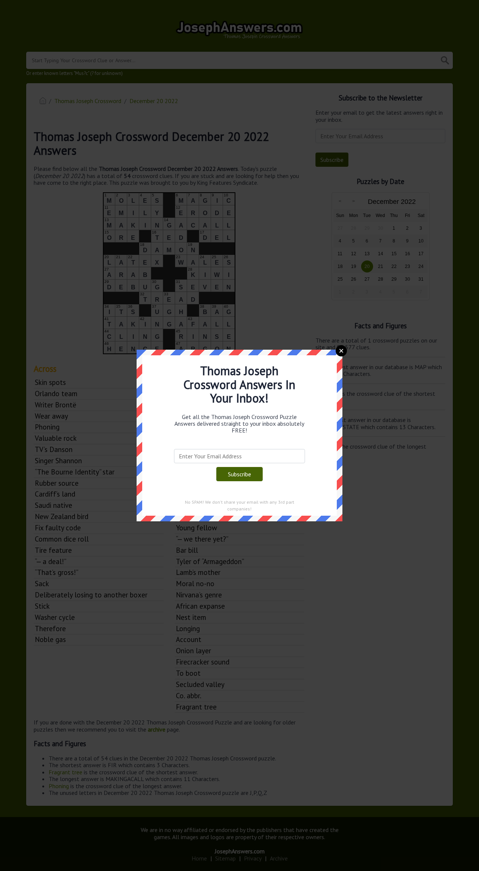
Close (341, 350)
